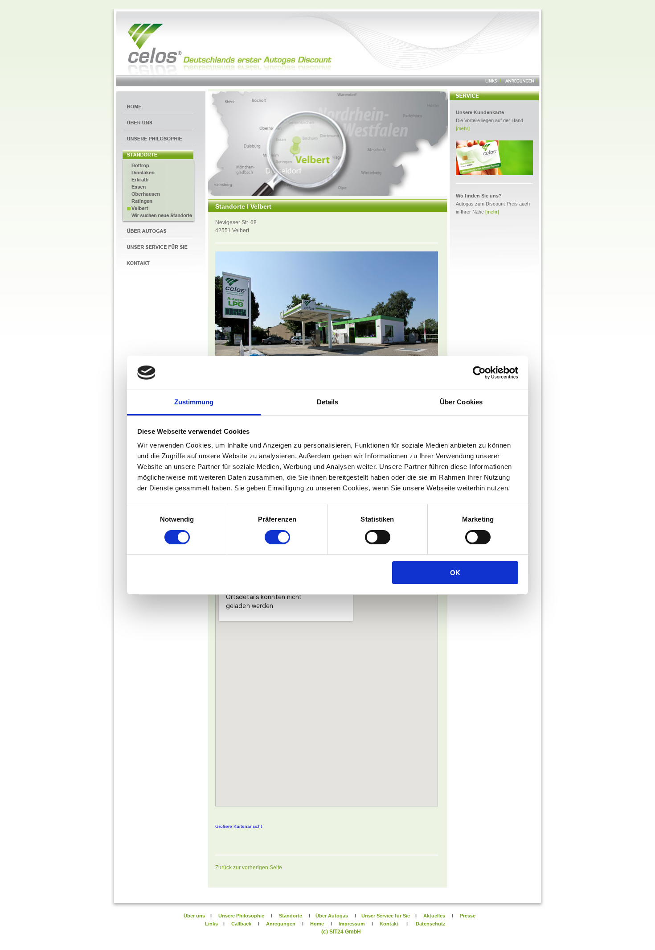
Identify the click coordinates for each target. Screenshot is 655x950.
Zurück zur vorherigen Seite (248, 867)
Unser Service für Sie (385, 915)
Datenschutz (431, 923)
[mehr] (463, 128)
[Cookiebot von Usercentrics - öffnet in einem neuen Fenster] (479, 372)
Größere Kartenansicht (238, 826)
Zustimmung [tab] (194, 402)
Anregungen (280, 923)
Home (317, 923)
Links (211, 923)
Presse (467, 915)
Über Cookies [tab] (461, 402)
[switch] (277, 537)
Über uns (168, 915)
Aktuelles (434, 915)
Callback (241, 923)
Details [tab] (328, 402)
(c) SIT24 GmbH (341, 932)
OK (455, 572)
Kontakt (389, 923)
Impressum (352, 923)
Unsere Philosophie (240, 915)
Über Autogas (331, 915)
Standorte (290, 915)
